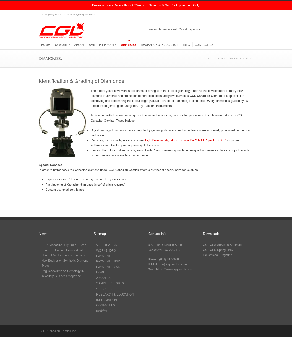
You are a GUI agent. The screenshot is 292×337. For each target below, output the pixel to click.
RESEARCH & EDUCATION (159, 44)
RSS (248, 14)
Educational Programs (217, 255)
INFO (186, 44)
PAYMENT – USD (108, 261)
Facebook (239, 14)
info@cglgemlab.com (173, 264)
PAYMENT (103, 256)
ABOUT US (104, 278)
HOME (45, 44)
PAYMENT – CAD (108, 267)
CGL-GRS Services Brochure (222, 245)
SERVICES (128, 44)
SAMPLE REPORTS (103, 44)
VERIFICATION (106, 245)
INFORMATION (106, 300)
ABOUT (79, 44)
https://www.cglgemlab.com (174, 269)
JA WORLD (62, 44)
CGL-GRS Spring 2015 (218, 250)
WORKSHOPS (106, 250)
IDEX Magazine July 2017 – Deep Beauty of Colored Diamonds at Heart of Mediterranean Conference (65, 250)
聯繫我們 (102, 311)
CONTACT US (204, 44)
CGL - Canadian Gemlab (221, 58)
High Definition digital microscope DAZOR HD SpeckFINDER (185, 140)
